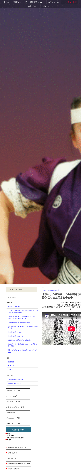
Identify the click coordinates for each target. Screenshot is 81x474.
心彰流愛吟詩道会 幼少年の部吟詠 (19, 322)
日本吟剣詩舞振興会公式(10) (16, 379)
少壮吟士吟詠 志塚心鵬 (15, 336)
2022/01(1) (11, 362)
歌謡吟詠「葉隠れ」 (14, 306)
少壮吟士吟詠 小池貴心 (15, 332)
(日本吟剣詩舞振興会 (18, 463)
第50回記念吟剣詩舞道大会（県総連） (19, 340)
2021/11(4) (11, 365)
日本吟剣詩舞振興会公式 (50, 290)
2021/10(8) (11, 369)
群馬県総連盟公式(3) (14, 383)
